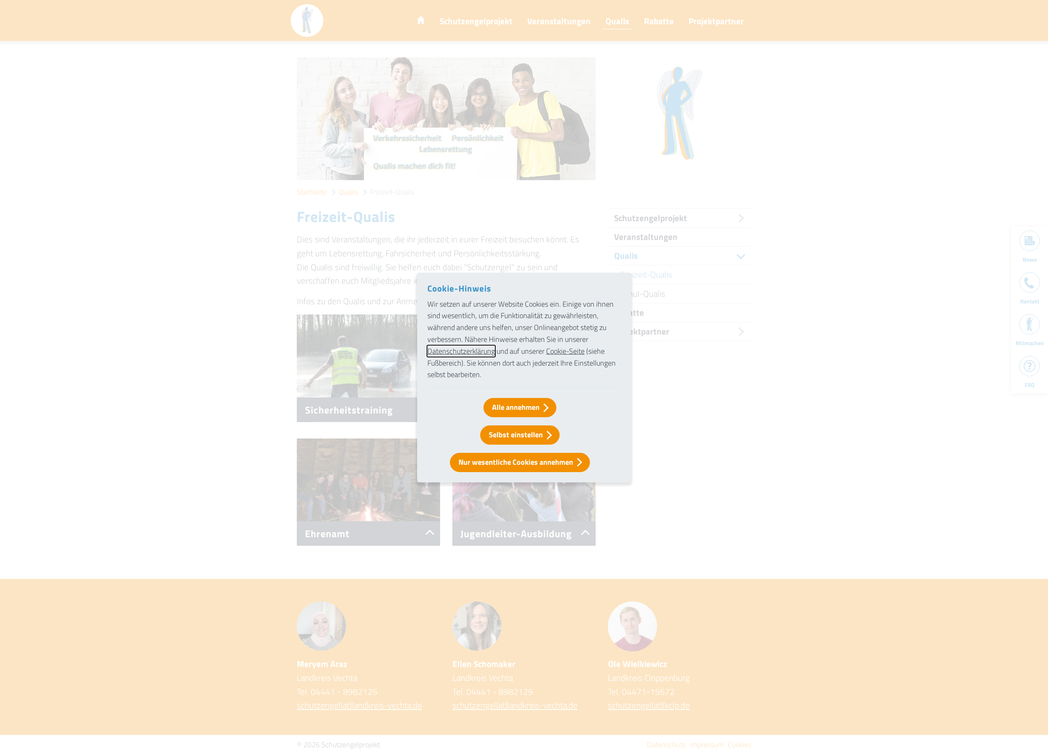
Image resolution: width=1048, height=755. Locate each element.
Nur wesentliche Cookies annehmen (515, 462)
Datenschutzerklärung (461, 351)
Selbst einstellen (516, 434)
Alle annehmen (516, 407)
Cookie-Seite (565, 351)
